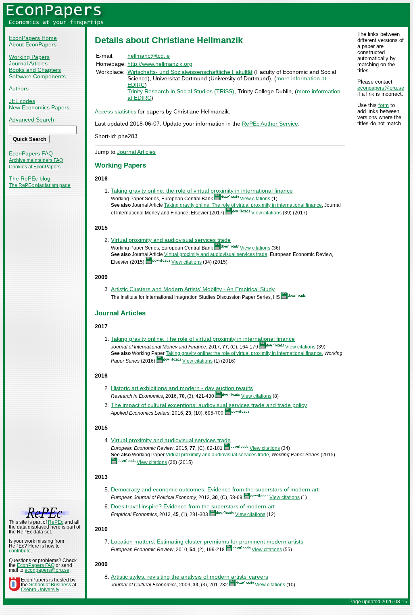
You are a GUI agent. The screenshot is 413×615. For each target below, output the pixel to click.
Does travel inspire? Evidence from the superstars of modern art (193, 506)
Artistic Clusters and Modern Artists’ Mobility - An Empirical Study (193, 289)
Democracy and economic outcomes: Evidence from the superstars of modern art (215, 489)
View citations (255, 198)
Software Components (37, 76)
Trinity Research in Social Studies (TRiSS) (180, 91)
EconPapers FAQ (31, 153)
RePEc (55, 522)
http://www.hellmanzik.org (159, 64)
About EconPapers (32, 44)
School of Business (50, 584)
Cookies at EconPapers (34, 166)
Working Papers (29, 57)
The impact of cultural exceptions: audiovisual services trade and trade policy (209, 405)
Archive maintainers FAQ (36, 160)
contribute (20, 550)
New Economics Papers (39, 107)
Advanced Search (31, 119)
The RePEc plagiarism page (40, 185)
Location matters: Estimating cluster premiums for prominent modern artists (207, 541)
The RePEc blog (29, 178)
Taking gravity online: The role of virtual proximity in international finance (243, 205)
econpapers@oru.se (380, 88)
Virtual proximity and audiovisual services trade (171, 240)
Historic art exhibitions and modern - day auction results (182, 388)
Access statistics (115, 111)
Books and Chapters (35, 70)
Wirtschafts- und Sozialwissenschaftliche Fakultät (189, 72)
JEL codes (22, 101)
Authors (19, 88)
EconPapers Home (33, 38)
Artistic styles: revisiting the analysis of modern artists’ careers (189, 576)
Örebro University (40, 589)
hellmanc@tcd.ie (148, 55)
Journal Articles (28, 63)
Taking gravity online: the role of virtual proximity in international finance (202, 190)
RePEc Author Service (270, 123)
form (383, 105)
